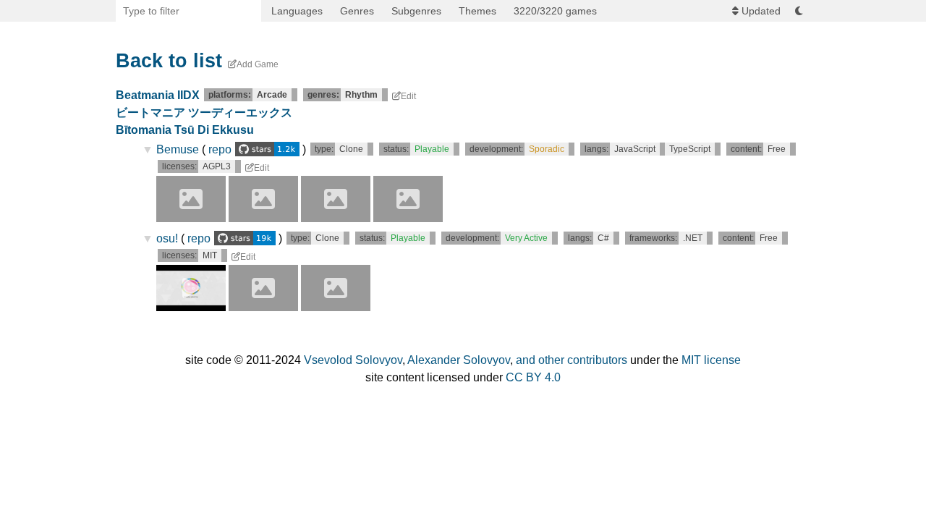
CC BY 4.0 (533, 377)
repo (220, 149)
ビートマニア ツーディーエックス (204, 112)
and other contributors (571, 360)
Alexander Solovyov (458, 360)
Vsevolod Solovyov (353, 360)
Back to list (169, 60)
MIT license (711, 360)
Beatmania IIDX (158, 95)
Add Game (258, 64)
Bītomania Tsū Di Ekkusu (185, 130)
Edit (408, 96)
